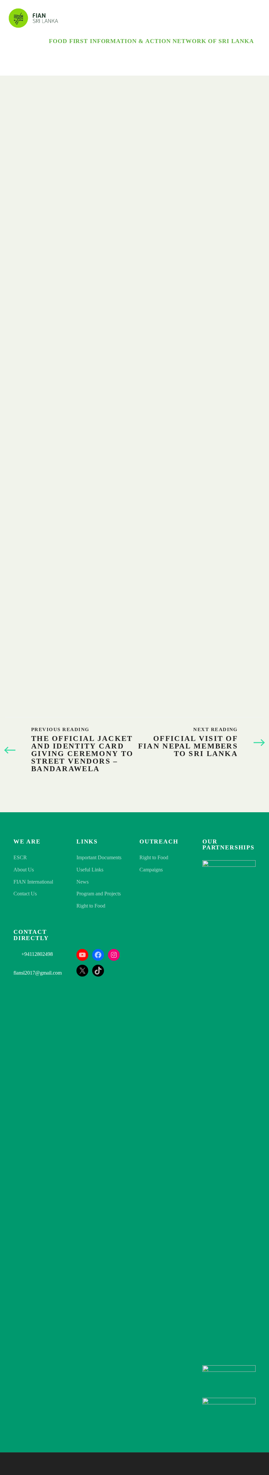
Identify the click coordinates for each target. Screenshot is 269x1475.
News (82, 882)
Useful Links (89, 869)
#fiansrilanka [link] (204, 588)
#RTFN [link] (235, 648)
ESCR (20, 857)
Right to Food (90, 906)
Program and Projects (98, 893)
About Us (23, 869)
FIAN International (33, 882)
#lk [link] (222, 648)
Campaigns (151, 869)
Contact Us (25, 893)
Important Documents (98, 857)
